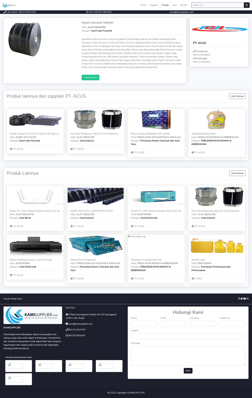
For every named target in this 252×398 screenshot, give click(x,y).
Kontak (183, 5)
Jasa (174, 5)
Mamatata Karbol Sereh (203, 133)
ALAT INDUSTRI (96, 27)
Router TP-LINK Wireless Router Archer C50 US (156, 211)
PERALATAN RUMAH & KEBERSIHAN (218, 137)
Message (135, 343)
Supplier (154, 5)
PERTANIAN (204, 263)
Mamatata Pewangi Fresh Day (146, 259)
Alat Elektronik (149, 218)
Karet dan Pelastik (101, 30)
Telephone (224, 318)
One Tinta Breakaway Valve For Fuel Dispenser (94, 133)
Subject (135, 330)
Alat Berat (25, 218)
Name (134, 318)
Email (163, 318)
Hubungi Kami (90, 77)
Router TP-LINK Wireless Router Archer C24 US (35, 211)
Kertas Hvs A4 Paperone (83, 259)
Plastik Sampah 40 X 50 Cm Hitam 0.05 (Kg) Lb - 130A (38, 133)
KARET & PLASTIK (26, 137)
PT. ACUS (18, 149)
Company (194, 318)
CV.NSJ (198, 278)
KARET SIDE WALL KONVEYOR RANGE (91, 211)
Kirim (188, 370)
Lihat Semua (237, 96)
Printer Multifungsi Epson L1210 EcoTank (31, 259)
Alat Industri (87, 140)
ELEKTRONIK (144, 214)
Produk (165, 5)
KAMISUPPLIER (136, 392)
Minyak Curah (198, 259)
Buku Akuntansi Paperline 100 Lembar (150, 133)
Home (143, 5)
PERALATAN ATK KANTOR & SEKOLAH (159, 137)
